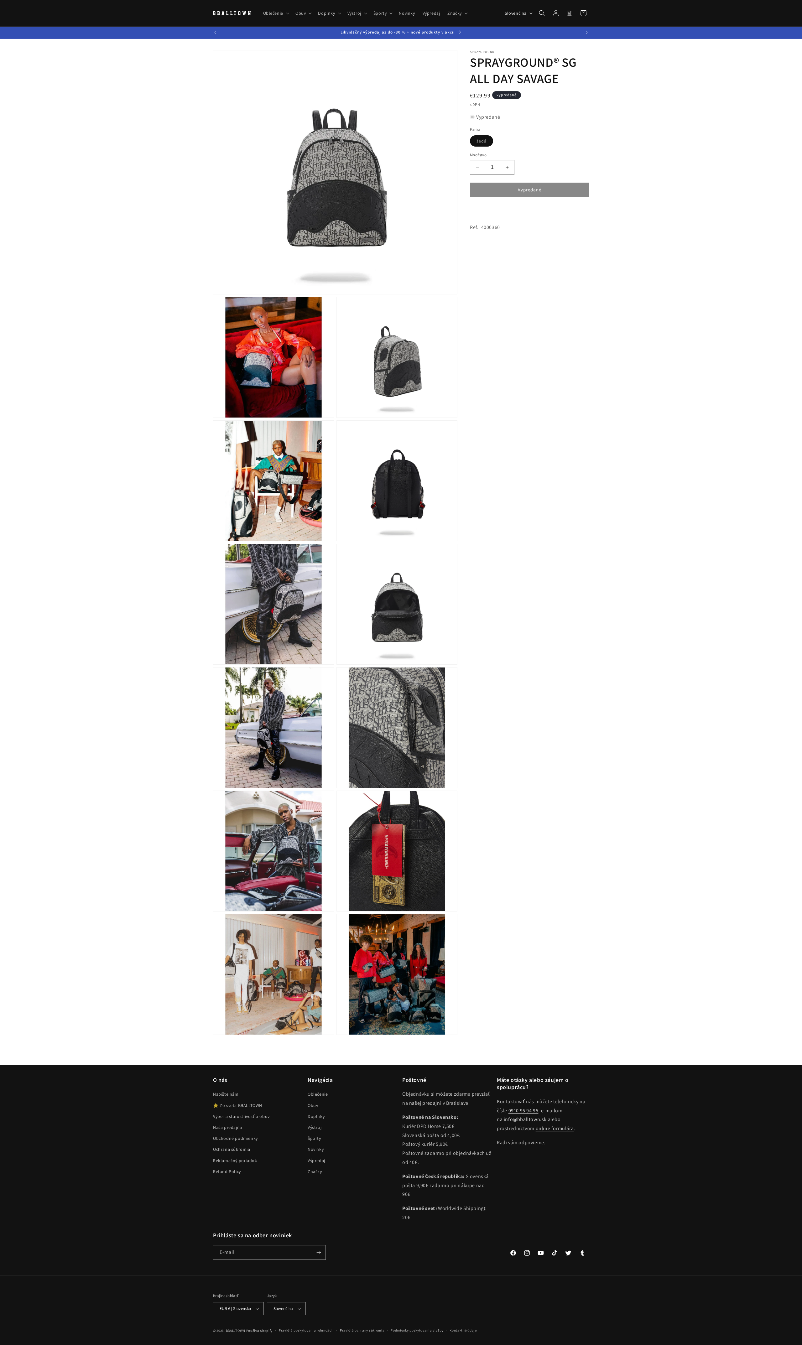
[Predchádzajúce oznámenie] (215, 33)
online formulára (555, 1128)
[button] (275, 13)
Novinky (316, 1149)
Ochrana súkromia (231, 1149)
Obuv (313, 1105)
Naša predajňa (227, 1127)
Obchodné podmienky (235, 1138)
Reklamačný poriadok (235, 1160)
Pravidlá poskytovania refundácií (306, 1330)
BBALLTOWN (235, 1330)
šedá (485, 142)
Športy (314, 1138)
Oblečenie (318, 1094)
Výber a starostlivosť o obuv (241, 1116)
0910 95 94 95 (523, 1110)
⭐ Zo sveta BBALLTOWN (237, 1105)
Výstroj (314, 1127)
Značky (315, 1171)
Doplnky (316, 1116)
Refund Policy (227, 1171)
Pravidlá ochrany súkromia (362, 1330)
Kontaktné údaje (463, 1330)
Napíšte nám (226, 1094)
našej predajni (425, 1103)
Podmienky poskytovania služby (417, 1330)
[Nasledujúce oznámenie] (587, 33)
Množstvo (478, 155)
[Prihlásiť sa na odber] (318, 1252)
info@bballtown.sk (525, 1119)
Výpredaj (316, 1160)
